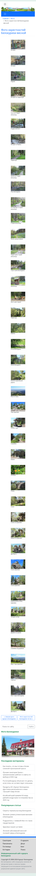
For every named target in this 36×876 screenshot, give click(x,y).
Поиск (23, 850)
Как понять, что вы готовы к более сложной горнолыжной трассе (16, 767)
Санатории (7, 840)
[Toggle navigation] (5, 4)
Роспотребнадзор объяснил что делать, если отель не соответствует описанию (18, 782)
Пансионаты (7, 844)
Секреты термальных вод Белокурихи (17, 811)
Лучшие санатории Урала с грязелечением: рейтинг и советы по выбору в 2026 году (17, 774)
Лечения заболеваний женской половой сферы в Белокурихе (14, 832)
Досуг (23, 844)
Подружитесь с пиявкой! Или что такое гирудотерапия (17, 822)
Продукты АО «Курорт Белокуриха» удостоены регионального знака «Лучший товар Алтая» (16, 789)
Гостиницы (7, 847)
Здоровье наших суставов (12, 827)
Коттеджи (6, 850)
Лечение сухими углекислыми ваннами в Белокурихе (17, 815)
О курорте (24, 840)
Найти (31, 727)
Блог (22, 847)
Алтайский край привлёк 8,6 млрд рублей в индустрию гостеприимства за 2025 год (18, 797)
